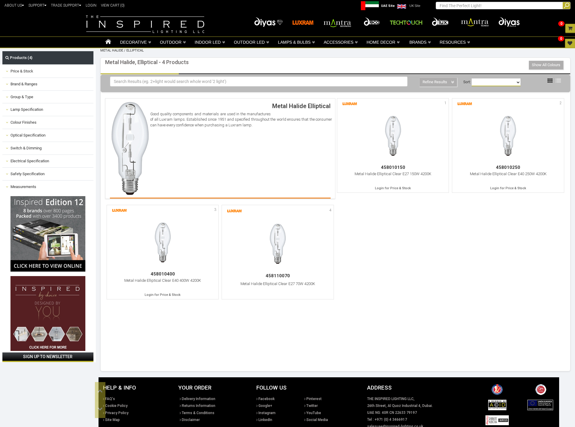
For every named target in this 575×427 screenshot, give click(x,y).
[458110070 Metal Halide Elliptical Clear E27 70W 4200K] (278, 244)
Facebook (266, 399)
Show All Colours (546, 65)
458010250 (508, 167)
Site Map (112, 420)
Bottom (100, 409)
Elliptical (135, 50)
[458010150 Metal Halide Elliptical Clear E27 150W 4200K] (393, 136)
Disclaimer (191, 420)
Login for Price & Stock (393, 188)
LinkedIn (265, 420)
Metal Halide (111, 50)
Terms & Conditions (198, 413)
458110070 (278, 275)
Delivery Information (198, 399)
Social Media (317, 420)
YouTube (313, 413)
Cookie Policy (116, 406)
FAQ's (110, 399)
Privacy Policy (116, 413)
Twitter (312, 406)
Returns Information (198, 406)
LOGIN (91, 5)
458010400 (163, 274)
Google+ (265, 406)
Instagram (267, 413)
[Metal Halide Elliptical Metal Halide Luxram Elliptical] (130, 147)
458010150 (393, 167)
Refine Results (435, 82)
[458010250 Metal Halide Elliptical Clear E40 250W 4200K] (508, 136)
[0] (570, 28)
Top (100, 391)
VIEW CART (113, 5)
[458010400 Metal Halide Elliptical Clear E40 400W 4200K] (163, 242)
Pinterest (314, 399)
